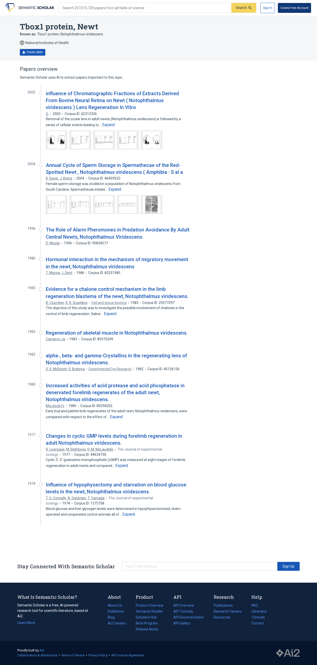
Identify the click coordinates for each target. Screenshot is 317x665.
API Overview (183, 605)
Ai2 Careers (117, 623)
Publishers (116, 611)
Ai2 (42, 650)
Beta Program (147, 623)
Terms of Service (73, 655)
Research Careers (228, 611)
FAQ (254, 605)
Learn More (26, 623)
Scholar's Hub (146, 617)
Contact (257, 623)
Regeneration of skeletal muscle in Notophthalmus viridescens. (117, 333)
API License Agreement (127, 655)
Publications (223, 605)
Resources (222, 617)
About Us (115, 605)
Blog (113, 617)
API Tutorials (183, 611)
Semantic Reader (149, 611)
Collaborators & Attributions (37, 655)
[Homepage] (28, 8)
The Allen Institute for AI (288, 653)
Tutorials (258, 617)
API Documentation (188, 617)
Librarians (259, 611)
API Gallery (181, 623)
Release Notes (147, 629)
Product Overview (149, 605)
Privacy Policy (97, 655)
